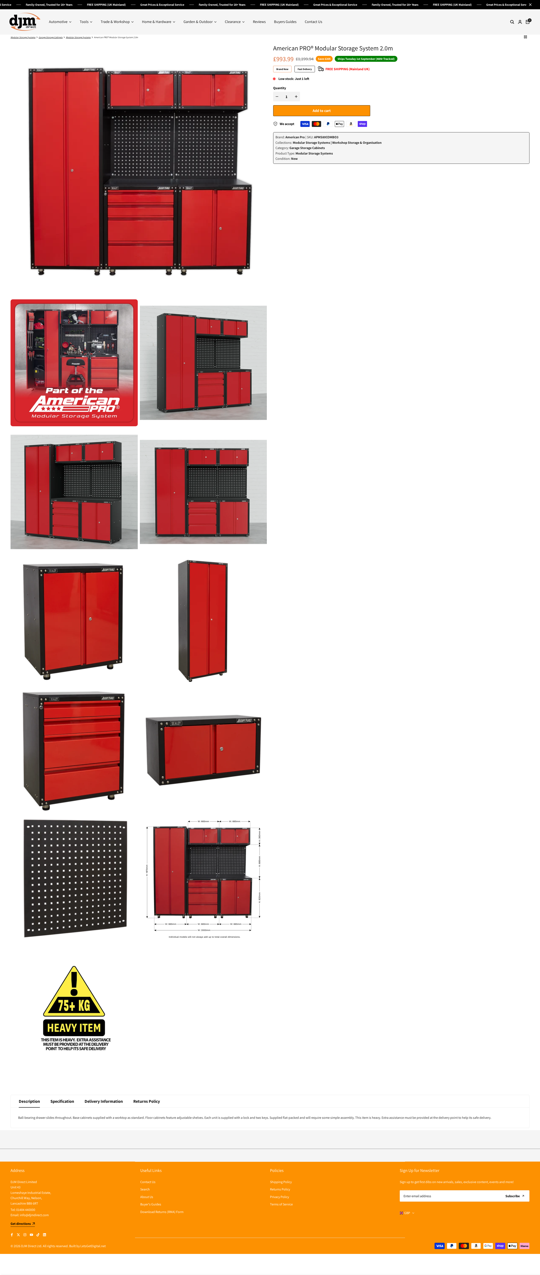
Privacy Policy (279, 1197)
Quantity (279, 88)
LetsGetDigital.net (93, 1246)
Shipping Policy (281, 1182)
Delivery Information (104, 1101)
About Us (146, 1197)
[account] (520, 22)
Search (145, 1189)
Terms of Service (281, 1204)
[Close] (529, 5)
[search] (512, 22)
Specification (62, 1101)
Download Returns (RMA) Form (162, 1212)
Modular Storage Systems (23, 37)
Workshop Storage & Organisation (357, 142)
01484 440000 (25, 1210)
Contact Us (147, 1182)
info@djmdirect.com (34, 1215)
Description (29, 1101)
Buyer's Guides (150, 1204)
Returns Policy (146, 1101)
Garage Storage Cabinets (51, 37)
